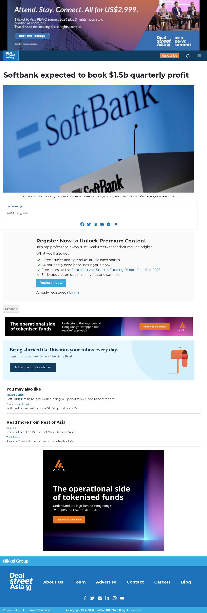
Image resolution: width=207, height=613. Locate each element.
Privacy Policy (11, 610)
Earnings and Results (18, 404)
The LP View (13, 437)
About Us (53, 582)
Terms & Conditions (39, 610)
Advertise (106, 582)
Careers (162, 582)
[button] (187, 56)
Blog (186, 582)
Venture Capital (15, 394)
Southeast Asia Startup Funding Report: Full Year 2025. (116, 270)
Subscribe (169, 55)
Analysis (11, 428)
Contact (135, 582)
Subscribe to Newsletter (32, 367)
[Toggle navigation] (199, 56)
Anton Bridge (14, 206)
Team (80, 582)
